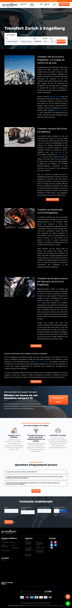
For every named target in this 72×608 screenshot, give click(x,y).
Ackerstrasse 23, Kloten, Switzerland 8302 (36, 603)
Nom (6, 507)
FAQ (41, 4)
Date (35, 38)
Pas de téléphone (43, 507)
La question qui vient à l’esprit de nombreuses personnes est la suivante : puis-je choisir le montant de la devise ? (34, 477)
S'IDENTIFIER (64, 4)
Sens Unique (10, 35)
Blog (13, 542)
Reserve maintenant (4, 545)
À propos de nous (6, 542)
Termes (61, 605)
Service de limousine (28, 555)
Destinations (15, 548)
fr (55, 4)
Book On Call (52, 199)
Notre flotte (32, 4)
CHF (48, 4)
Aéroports (23, 4)
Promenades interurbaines (40, 551)
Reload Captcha (56, 514)
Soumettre (9, 522)
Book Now (36, 346)
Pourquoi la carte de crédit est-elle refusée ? (21, 472)
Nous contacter (5, 550)
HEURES (45, 38)
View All (36, 491)
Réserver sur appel (58, 400)
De (6, 38)
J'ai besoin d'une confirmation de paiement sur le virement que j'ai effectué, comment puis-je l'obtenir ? (33, 483)
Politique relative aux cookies (32, 605)
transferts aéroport (55, 96)
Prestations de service (26, 508)
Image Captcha (59, 507)
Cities (13, 545)
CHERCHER (61, 41)
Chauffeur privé (40, 547)
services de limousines (42, 361)
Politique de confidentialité (50, 605)
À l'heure (23, 35)
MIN (51, 38)
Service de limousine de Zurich (39, 544)
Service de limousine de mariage (29, 549)
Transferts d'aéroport (28, 543)
